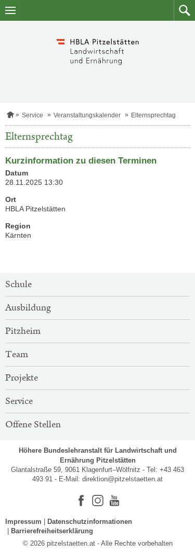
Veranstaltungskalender (87, 115)
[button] (184, 10)
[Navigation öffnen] (10, 10)
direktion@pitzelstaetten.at (122, 479)
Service (32, 115)
